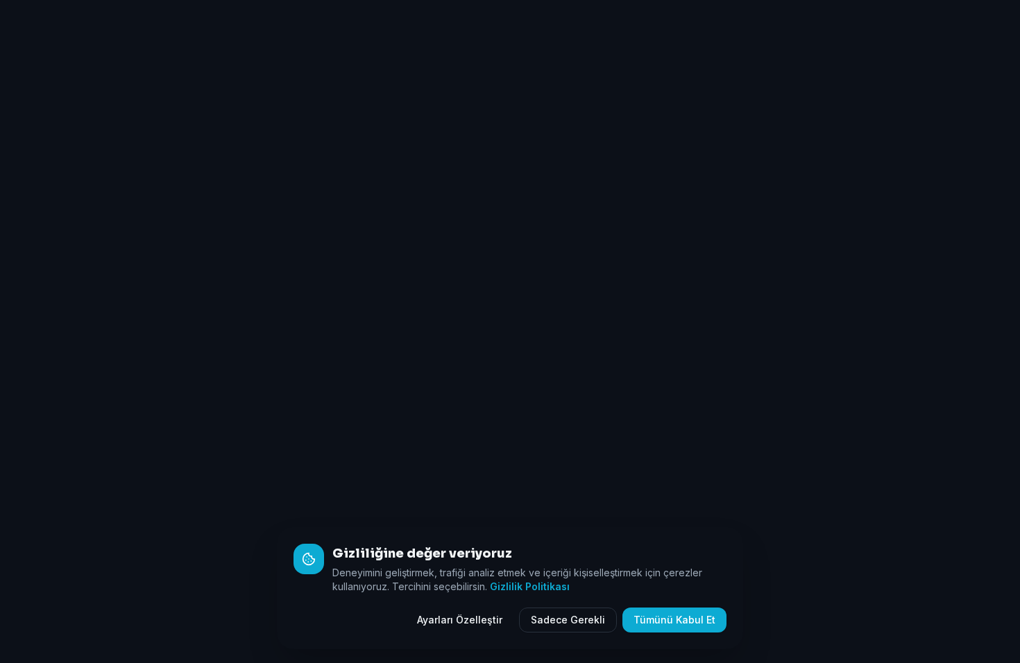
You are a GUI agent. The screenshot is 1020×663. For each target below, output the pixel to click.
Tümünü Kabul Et (674, 620)
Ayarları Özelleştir (459, 620)
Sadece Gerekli (568, 620)
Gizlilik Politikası (530, 586)
